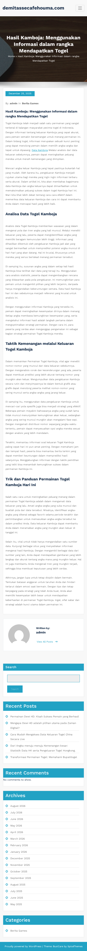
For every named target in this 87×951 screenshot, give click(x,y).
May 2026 (16, 825)
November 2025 (20, 864)
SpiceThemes (75, 946)
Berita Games (30, 103)
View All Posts (45, 641)
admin (13, 103)
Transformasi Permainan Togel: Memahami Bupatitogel (43, 757)
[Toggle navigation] (80, 8)
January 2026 (18, 851)
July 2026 (16, 812)
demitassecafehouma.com (33, 8)
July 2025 (16, 891)
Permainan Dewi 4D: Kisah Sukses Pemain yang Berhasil (44, 716)
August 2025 (17, 884)
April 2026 (16, 832)
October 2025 (18, 871)
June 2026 (16, 819)
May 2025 (16, 904)
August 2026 (17, 805)
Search (10, 667)
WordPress (35, 946)
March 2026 (17, 838)
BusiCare (58, 946)
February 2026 (19, 845)
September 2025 (20, 878)
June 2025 (16, 897)
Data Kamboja (40, 150)
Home (11, 56)
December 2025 (20, 858)
